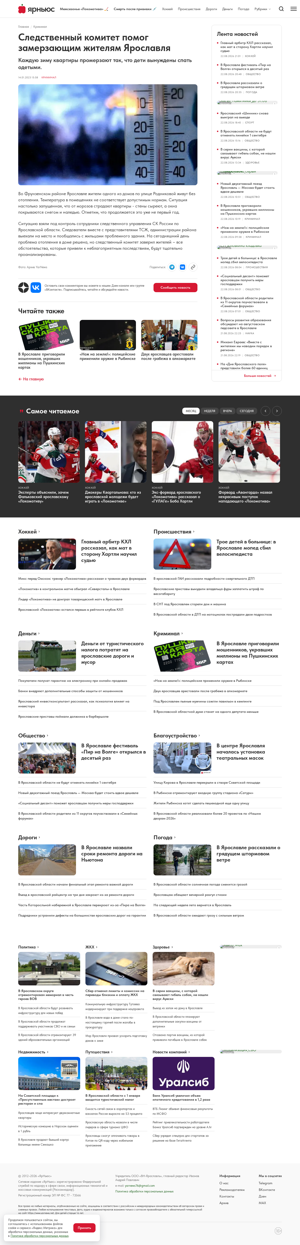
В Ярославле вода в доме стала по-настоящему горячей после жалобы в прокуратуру (110, 1022)
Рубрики (261, 9)
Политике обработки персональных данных (40, 1236)
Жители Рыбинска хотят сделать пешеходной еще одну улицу (201, 803)
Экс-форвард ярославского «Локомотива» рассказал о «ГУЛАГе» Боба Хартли (176, 496)
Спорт (249, 122)
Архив (224, 1203)
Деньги (227, 9)
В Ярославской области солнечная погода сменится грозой (200, 884)
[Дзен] (23, 287)
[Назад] (265, 411)
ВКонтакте (267, 1190)
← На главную (31, 379)
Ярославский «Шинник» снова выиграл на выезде (244, 115)
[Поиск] (281, 9)
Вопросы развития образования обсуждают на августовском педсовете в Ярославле (245, 324)
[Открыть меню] (293, 9)
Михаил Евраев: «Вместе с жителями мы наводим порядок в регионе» (246, 346)
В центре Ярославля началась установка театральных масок (241, 751)
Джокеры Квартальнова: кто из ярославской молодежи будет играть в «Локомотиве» (113, 496)
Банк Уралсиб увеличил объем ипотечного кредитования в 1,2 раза (181, 1097)
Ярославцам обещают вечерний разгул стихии (190, 895)
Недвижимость (31, 1052)
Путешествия (97, 1052)
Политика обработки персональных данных (144, 1191)
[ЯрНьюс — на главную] (36, 9)
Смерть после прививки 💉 (135, 9)
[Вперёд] (277, 411)
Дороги (211, 9)
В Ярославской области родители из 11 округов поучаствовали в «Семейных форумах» (246, 302)
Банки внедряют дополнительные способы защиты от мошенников (70, 691)
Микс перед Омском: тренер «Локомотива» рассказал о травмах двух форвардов (82, 578)
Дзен (262, 1196)
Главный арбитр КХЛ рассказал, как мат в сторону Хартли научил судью (246, 47)
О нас (224, 1183)
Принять (84, 1228)
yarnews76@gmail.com (140, 1185)
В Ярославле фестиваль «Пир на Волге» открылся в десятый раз (245, 67)
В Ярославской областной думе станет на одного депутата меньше (206, 712)
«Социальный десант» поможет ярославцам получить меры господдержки (244, 280)
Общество (253, 74)
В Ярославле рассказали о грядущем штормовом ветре (242, 85)
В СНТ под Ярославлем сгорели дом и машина (190, 604)
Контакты (226, 1196)
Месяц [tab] (191, 411)
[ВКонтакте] (36, 287)
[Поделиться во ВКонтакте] (182, 267)
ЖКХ (89, 947)
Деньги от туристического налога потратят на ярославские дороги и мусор (112, 652)
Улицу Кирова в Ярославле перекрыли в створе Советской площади (207, 782)
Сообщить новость (175, 287)
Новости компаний (170, 1052)
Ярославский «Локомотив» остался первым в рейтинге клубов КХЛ (70, 609)
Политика (27, 947)
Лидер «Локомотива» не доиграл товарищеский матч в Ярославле (70, 599)
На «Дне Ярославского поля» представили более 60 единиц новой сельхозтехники (244, 368)
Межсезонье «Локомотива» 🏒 (84, 9)
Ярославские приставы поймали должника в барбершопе (63, 716)
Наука (249, 333)
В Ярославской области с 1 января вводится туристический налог (112, 1097)
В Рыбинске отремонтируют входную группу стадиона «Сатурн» (203, 793)
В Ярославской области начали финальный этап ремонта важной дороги (75, 884)
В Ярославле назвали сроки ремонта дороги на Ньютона (112, 853)
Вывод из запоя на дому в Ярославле (177, 1008)
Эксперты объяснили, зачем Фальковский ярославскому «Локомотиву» (43, 496)
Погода (243, 9)
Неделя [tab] (209, 411)
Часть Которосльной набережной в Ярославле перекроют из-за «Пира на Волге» (81, 905)
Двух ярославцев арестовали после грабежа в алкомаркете (200, 691)
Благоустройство (175, 735)
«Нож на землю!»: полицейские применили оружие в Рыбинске (244, 230)
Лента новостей (237, 33)
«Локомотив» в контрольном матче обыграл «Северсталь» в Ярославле (74, 589)
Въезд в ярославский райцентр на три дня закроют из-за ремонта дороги (76, 895)
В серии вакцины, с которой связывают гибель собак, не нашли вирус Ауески (248, 153)
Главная (23, 26)
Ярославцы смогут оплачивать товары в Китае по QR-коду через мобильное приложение (112, 1140)
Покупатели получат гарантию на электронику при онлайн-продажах (72, 680)
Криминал (40, 26)
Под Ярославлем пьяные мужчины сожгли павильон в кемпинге (202, 701)
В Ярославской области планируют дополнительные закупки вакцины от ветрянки (177, 1021)
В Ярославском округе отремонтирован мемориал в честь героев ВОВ (46, 995)
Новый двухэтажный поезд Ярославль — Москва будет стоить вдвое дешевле (247, 188)
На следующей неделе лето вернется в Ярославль (192, 905)
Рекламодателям (232, 1190)
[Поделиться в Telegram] (172, 267)
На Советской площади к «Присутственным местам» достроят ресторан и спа (47, 1099)
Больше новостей (257, 376)
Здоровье (252, 162)
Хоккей (167, 9)
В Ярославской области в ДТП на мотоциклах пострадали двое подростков (213, 614)
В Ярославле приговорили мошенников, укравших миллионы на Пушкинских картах (247, 210)
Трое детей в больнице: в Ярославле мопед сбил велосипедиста (248, 260)
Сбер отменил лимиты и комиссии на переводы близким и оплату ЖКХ (114, 993)
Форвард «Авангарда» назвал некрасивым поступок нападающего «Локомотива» (245, 496)
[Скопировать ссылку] (193, 267)
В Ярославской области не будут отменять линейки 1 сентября (246, 133)
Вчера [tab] (227, 411)
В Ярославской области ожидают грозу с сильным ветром (199, 915)
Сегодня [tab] (247, 411)
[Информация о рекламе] (275, 104)
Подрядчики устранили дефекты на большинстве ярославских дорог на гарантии (82, 915)
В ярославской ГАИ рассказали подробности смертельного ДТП (204, 578)
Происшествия (189, 9)
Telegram (265, 1183)
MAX (262, 1203)
